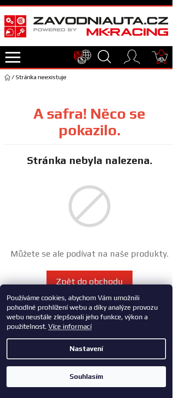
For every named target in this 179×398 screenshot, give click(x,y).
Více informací (70, 326)
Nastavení (86, 348)
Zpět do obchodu (89, 281)
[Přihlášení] (132, 57)
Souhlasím (86, 376)
